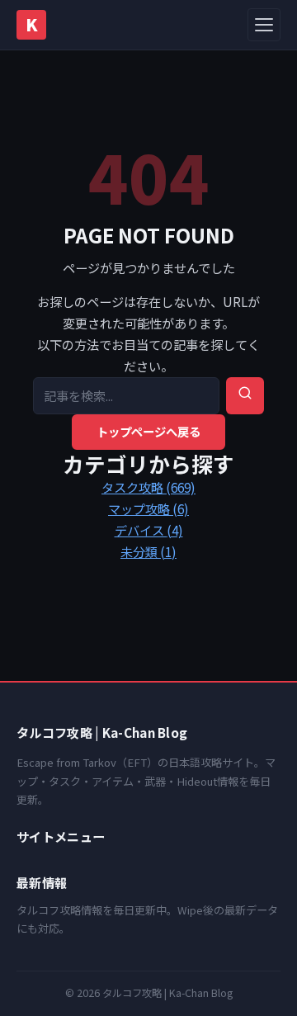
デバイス (149, 530)
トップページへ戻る (148, 431)
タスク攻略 (148, 487)
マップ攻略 (148, 508)
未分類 (148, 551)
